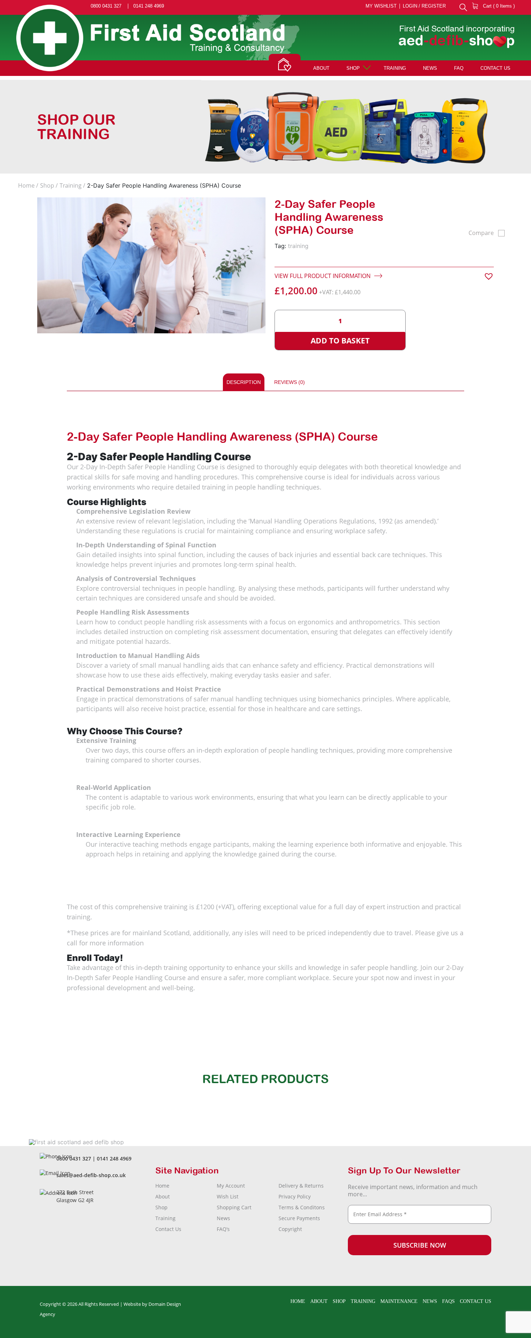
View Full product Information (323, 276)
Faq (458, 68)
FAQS (448, 1301)
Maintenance (399, 1301)
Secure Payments (299, 1218)
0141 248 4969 (148, 6)
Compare (481, 233)
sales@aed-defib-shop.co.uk (91, 1175)
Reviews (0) (289, 382)
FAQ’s (223, 1229)
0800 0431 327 (106, 6)
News (430, 68)
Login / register (424, 6)
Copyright (290, 1229)
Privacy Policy (295, 1196)
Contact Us (495, 68)
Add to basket (340, 340)
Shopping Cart (234, 1207)
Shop (353, 68)
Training (395, 68)
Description (243, 382)
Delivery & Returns (301, 1185)
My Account (231, 1185)
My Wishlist (381, 6)
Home (26, 185)
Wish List (227, 1196)
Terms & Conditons (302, 1207)
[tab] (243, 382)
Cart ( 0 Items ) (498, 6)
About (321, 68)
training (298, 245)
